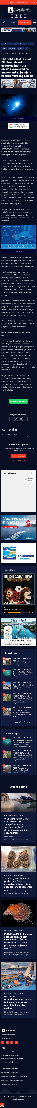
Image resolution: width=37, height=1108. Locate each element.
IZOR (4, 48)
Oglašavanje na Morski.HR (9, 1055)
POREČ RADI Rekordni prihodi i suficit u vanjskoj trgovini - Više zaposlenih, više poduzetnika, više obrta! (22, 700)
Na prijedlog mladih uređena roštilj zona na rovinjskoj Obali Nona (23, 687)
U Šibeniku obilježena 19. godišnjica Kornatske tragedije (22, 663)
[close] (34, 2)
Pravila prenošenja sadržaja (10, 1062)
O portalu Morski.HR (7, 1052)
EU (26, 48)
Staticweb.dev (18, 1099)
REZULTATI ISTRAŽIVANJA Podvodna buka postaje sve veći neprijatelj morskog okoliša (18, 1002)
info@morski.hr (13, 1072)
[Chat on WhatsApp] (18, 401)
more (31, 44)
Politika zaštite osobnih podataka (12, 1059)
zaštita (20, 48)
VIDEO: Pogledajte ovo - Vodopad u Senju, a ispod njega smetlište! (22, 770)
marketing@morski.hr (16, 1080)
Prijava (13, 22)
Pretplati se (24, 22)
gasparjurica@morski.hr (19, 1076)
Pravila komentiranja (9, 435)
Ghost (29, 1097)
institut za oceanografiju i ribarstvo (14, 44)
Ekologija (12, 48)
